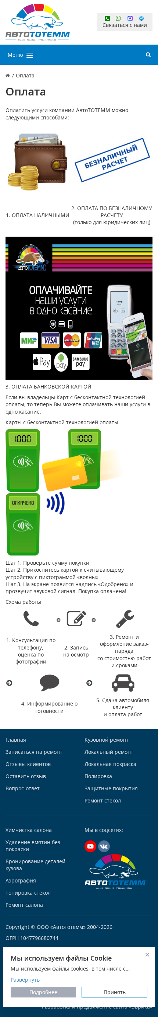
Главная (16, 739)
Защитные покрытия (111, 788)
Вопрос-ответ (23, 788)
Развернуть (25, 979)
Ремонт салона (24, 904)
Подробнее (43, 992)
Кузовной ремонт (107, 739)
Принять (115, 992)
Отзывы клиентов (28, 763)
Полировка (98, 776)
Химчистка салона (29, 829)
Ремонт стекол (103, 800)
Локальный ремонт (109, 751)
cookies (80, 968)
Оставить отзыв (26, 776)
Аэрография (21, 880)
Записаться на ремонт (34, 751)
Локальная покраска (110, 763)
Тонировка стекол (28, 892)
